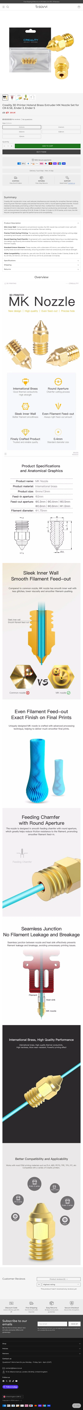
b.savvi (16, 1400)
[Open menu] (3, 7)
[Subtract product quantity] (4, 146)
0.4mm (61, 127)
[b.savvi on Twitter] (6, 1381)
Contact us (71, 183)
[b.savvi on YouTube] (16, 1381)
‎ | (21, 1400)
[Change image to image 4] (26, 97)
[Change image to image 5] (33, 97)
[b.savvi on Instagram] (10, 1381)
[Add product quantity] (11, 146)
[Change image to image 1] (5, 97)
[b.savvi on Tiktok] (13, 1381)
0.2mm (21, 127)
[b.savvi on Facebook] (3, 1381)
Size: (7, 123)
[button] (7, 119)
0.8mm (61, 132)
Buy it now (41, 152)
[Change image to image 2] (12, 97)
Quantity (5, 142)
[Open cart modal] (79, 7)
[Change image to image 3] (19, 97)
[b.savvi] (41, 7)
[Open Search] (7, 7)
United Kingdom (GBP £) (13, 1396)
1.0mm (21, 136)
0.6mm (21, 132)
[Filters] (39, 1284)
